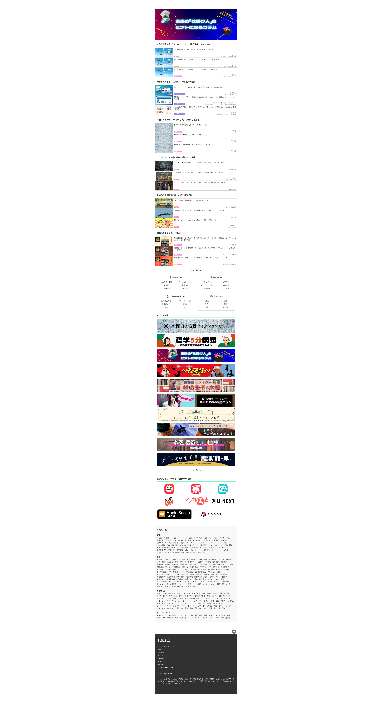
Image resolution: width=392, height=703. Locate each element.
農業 (220, 596)
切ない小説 (198, 548)
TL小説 (173, 538)
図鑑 (194, 552)
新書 (230, 606)
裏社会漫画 (226, 584)
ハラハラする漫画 (186, 572)
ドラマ (193, 603)
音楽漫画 (183, 562)
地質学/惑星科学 (199, 596)
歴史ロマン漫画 (162, 584)
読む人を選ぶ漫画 (200, 577)
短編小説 (183, 545)
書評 (205, 608)
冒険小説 (191, 545)
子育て (222, 601)
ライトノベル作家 (221, 550)
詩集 (183, 543)
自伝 (225, 606)
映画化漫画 (190, 574)
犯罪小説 (171, 550)
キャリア (160, 615)
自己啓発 (222, 615)
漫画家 (167, 564)
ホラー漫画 (161, 562)
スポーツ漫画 (202, 560)
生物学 (181, 596)
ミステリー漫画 (172, 562)
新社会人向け (166, 301)
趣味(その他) (207, 606)
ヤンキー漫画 (219, 579)
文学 (230, 596)
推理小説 (179, 550)
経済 (198, 593)
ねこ (158, 601)
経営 (193, 593)
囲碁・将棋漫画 (206, 582)
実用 (228, 615)
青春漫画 (203, 567)
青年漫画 (226, 285)
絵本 (170, 552)
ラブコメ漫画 (162, 582)
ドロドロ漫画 (173, 572)
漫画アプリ (225, 567)
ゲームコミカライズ (175, 582)
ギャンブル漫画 (162, 587)
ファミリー (187, 601)
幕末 (186, 598)
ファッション (176, 601)
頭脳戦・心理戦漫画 (221, 582)
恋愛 (163, 603)
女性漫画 (191, 562)
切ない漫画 (180, 577)
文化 (218, 608)
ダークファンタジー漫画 (211, 584)
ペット (219, 598)
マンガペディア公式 (188, 587)
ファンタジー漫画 (207, 285)
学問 (188, 593)
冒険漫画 (160, 564)
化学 (183, 593)
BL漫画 (159, 560)
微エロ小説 (223, 548)
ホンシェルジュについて (166, 646)
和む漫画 (202, 579)
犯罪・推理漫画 (213, 567)
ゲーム (187, 603)
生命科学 (188, 596)
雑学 (217, 618)
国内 (191, 608)
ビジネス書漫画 (200, 572)
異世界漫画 (184, 564)
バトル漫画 (207, 282)
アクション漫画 (170, 569)
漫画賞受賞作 (170, 579)
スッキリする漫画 (222, 569)
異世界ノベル (162, 552)
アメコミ (168, 567)
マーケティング (185, 301)
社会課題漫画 (175, 587)
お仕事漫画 (202, 569)
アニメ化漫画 (183, 569)
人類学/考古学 (162, 596)
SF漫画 (166, 560)
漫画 (158, 557)
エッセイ (176, 543)
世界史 (169, 598)
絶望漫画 (189, 577)
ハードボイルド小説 (184, 538)
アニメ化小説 (201, 545)
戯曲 (225, 543)
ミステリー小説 (166, 282)
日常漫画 (223, 562)
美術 (215, 606)
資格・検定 (213, 615)
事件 (201, 608)
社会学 (215, 593)
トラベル (227, 598)
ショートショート (215, 543)
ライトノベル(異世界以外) (204, 550)
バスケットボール (187, 606)
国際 (186, 608)
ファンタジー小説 (185, 282)
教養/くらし (161, 591)
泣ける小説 (161, 545)
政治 (175, 596)
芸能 (209, 603)
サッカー (160, 606)
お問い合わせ (162, 661)
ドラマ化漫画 (162, 572)
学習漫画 (199, 574)
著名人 (221, 603)
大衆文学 (176, 540)
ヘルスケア (197, 601)
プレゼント (171, 608)
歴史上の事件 (194, 598)
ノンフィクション (194, 618)
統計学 (214, 596)
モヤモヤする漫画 (163, 574)
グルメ (213, 598)
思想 (196, 608)
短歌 (186, 550)
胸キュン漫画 (209, 574)
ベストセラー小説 (163, 548)
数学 (170, 596)
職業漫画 (192, 564)
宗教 (207, 307)
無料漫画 (160, 569)
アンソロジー (191, 543)
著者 (222, 618)
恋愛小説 (185, 285)
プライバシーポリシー (165, 667)
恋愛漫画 (207, 288)
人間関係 (230, 601)
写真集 (214, 603)
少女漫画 (226, 288)
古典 (168, 545)
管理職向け (166, 304)
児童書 (188, 552)
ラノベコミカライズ (192, 582)
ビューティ (166, 601)
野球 (220, 606)
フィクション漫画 (184, 584)
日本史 (180, 598)
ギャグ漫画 (181, 560)
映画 (199, 603)
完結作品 (185, 567)
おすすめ (161, 652)
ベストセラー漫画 (213, 572)
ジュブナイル (202, 543)
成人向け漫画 (202, 564)
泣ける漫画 (194, 567)
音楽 (204, 603)
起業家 (227, 618)
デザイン (176, 606)
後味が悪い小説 (187, 548)
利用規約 (161, 658)
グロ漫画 (210, 569)
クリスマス (161, 608)
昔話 (204, 552)
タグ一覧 (161, 655)
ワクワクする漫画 (178, 574)
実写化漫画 (161, 577)
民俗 (223, 608)
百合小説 (168, 543)
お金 (185, 307)
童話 (199, 552)
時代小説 (185, 288)
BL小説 (159, 538)
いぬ (202, 598)
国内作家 (168, 540)
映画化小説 (176, 548)
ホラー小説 (166, 288)
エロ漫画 (192, 569)
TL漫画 (173, 560)
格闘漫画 (176, 567)
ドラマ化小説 (212, 545)
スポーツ (168, 606)
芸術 (225, 301)
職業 (176, 618)
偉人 (163, 598)
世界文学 (191, 540)
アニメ (180, 603)
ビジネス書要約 (170, 615)
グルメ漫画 (191, 560)
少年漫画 (226, 282)
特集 (159, 649)
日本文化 (212, 608)
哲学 (207, 304)
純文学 (183, 540)
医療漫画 (220, 564)
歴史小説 (207, 540)
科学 (225, 304)
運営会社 (161, 664)
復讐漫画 (160, 579)
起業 (166, 307)
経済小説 (160, 543)
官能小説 (223, 540)
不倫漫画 (223, 577)
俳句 (191, 550)
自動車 (198, 606)
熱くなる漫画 (214, 577)
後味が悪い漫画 (221, 574)
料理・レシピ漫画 (191, 579)
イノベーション (208, 618)
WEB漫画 (160, 567)
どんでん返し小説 (225, 545)
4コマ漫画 (229, 564)
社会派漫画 (171, 577)
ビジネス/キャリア (163, 612)
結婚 (217, 601)
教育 (212, 601)
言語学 (208, 593)
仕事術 (185, 304)
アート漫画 (197, 584)
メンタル (206, 601)
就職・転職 (161, 618)
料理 (158, 603)
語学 (205, 615)
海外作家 (160, 540)
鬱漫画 (209, 579)
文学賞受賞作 (162, 550)
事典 (183, 552)
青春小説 (199, 540)
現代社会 (179, 608)
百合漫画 (212, 564)
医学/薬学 (171, 593)
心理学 (225, 307)
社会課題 (183, 618)
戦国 (174, 598)
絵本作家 (176, 552)
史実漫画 (173, 584)
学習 (201, 615)
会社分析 (194, 615)
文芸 (158, 535)
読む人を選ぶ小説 (210, 548)
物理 (225, 596)
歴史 (207, 301)
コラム (227, 603)
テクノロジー (162, 593)
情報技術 (170, 618)
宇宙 (178, 593)
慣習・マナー (171, 603)
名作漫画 (179, 579)
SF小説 (166, 285)
